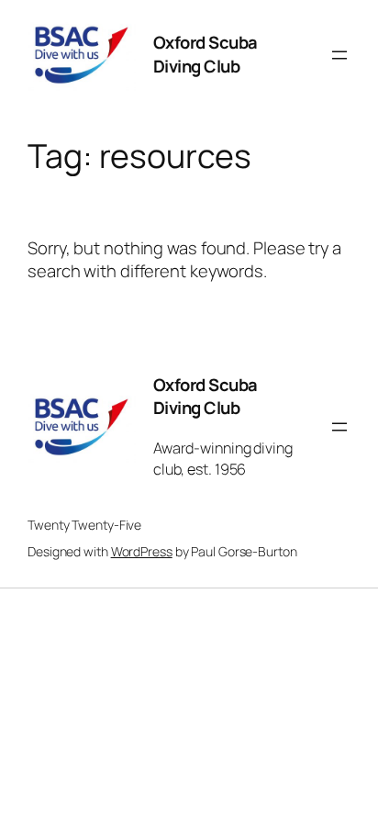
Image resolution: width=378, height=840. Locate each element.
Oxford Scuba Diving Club (205, 54)
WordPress (141, 551)
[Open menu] (339, 55)
